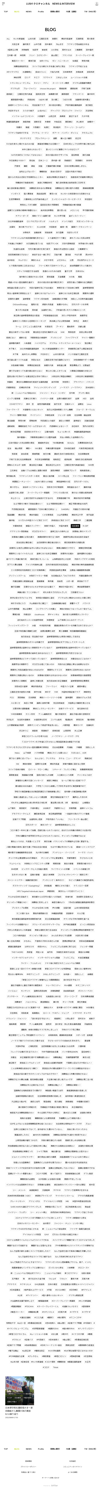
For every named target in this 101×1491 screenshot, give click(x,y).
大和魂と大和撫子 (15, 243)
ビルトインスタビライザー (23, 1157)
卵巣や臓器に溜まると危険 (74, 764)
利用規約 (72, 1461)
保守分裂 (37, 692)
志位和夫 (75, 426)
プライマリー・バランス (84, 382)
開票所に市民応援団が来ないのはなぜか (27, 670)
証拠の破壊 (34, 874)
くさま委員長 (47, 515)
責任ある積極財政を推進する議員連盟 (32, 382)
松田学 (35, 50)
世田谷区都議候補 (86, 941)
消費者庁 (18, 1002)
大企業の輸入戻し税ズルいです (60, 1079)
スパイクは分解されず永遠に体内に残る (48, 66)
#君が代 (65, 1334)
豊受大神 (74, 1279)
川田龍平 (41, 116)
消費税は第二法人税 (84, 1079)
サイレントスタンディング (45, 387)
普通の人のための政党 (52, 271)
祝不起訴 (90, 515)
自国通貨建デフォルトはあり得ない (74, 1157)
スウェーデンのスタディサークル (46, 924)
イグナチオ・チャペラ (82, 1013)
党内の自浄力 (88, 426)
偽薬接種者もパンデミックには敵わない (28, 1268)
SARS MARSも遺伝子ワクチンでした (26, 1207)
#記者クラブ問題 (14, 1345)
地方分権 (46, 454)
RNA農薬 (68, 985)
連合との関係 (64, 421)
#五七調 (54, 1334)
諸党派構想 (55, 470)
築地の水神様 (83, 952)
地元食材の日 (82, 708)
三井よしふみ (61, 77)
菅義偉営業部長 (86, 769)
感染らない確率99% (82, 969)
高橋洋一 (91, 122)
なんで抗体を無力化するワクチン (69, 1256)
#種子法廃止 (13, 1351)
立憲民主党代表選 (24, 94)
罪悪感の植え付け (84, 863)
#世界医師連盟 (38, 1328)
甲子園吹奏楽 (88, 210)
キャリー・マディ (41, 83)
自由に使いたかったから (77, 1129)
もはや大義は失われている (61, 847)
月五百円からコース (85, 260)
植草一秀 (64, 227)
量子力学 (68, 271)
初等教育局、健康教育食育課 (60, 1035)
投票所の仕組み (67, 553)
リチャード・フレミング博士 (64, 769)
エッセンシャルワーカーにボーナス (66, 199)
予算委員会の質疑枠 (38, 338)
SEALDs (70, 443)
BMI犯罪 (14, 869)
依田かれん (42, 946)
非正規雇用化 (77, 1107)
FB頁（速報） (72, 11)
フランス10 (67, 55)
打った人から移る (56, 1268)
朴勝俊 (47, 122)
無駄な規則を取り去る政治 (46, 930)
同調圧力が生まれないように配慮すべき (23, 1007)
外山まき (59, 44)
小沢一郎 (70, 581)
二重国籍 (88, 520)
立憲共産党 (49, 432)
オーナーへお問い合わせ (50, 1478)
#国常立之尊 (13, 50)
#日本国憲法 (15, 1290)
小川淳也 (54, 50)
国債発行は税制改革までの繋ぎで (28, 1090)
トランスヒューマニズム (20, 83)
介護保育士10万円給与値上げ (36, 199)
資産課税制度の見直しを (77, 1090)
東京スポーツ (45, 825)
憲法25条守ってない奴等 (19, 332)
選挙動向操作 (14, 343)
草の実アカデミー (26, 227)
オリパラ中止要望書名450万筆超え (22, 858)
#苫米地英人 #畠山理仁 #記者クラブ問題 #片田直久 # (70, 1323)
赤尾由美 (79, 72)
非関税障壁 (55, 991)
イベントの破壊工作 (81, 869)
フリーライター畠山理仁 (78, 819)
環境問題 (35, 454)
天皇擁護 (61, 277)
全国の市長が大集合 (73, 171)
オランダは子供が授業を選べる (76, 919)
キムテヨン (22, 260)
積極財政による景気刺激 (45, 1118)
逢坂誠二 (10, 94)
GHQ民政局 (39, 1284)
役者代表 (69, 897)
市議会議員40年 (85, 576)
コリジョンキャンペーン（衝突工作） (73, 874)
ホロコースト (83, 1268)
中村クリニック (33, 974)
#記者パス (28, 1339)
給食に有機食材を (45, 182)
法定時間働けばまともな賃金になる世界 (57, 1046)
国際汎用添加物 (40, 991)
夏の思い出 (61, 210)
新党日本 (80, 719)
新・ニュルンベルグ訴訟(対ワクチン (26, 1273)
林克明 (23, 55)
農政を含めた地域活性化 (64, 454)
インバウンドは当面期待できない (20, 1184)
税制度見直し (85, 470)
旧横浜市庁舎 (24, 387)
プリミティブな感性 (20, 908)
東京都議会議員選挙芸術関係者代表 (26, 919)
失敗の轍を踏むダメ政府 (51, 1140)
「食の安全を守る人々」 (40, 1018)
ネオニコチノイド (82, 985)
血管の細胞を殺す (64, 398)
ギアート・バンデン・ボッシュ (65, 133)
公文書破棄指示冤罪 (15, 725)
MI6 (67, 1201)
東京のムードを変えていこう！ (71, 891)
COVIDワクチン (16, 404)
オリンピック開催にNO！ (17, 902)
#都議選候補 (43, 1301)
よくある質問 (72, 1472)
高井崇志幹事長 (47, 210)
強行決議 (86, 155)
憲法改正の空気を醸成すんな (45, 332)
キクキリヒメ (25, 1284)
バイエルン (12, 991)
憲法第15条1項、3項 (59, 803)
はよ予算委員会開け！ (56, 504)
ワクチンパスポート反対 (29, 476)
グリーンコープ (70, 996)
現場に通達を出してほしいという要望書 (30, 797)
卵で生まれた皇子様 (36, 1279)
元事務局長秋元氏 (85, 443)
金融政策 (37, 232)
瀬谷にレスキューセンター (44, 708)
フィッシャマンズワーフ (18, 625)
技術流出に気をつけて (60, 520)
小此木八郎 (43, 99)
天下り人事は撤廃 (14, 564)
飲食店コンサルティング (30, 1063)
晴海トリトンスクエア (85, 847)
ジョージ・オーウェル (85, 409)
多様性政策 (49, 415)
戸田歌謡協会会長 (50, 315)
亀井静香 (91, 719)
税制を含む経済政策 (83, 459)
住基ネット (69, 404)
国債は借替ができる (86, 1168)
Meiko (17, 753)
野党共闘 (85, 61)
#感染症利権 (75, 1356)
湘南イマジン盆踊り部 (41, 216)
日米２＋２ (43, 160)
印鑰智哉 (88, 1024)
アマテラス (11, 1284)
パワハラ (86, 603)
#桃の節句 (61, 1317)
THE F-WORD (17, 952)
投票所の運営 (13, 299)
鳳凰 (80, 277)
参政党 (44, 50)
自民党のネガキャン (32, 432)
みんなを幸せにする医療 (61, 935)
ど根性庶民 (33, 1046)
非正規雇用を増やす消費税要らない (34, 1057)
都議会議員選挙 (14, 946)
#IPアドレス (86, 1290)
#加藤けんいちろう (70, 1306)
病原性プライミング (43, 1196)
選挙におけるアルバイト (45, 293)
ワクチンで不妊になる (78, 66)
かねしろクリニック (51, 974)
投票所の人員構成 (19, 681)
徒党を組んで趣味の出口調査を (80, 282)
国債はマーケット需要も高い (20, 1173)
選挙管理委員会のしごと (65, 825)
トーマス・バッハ (85, 852)
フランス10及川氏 (60, 493)
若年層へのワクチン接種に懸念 (69, 1007)
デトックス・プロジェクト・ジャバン (66, 111)
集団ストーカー (18, 61)
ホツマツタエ (25, 138)
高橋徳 (90, 974)
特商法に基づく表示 (28, 1472)
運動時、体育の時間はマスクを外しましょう (39, 1029)
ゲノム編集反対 (45, 714)
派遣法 (13, 1057)
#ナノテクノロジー (86, 1328)
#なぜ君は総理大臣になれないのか (78, 1351)
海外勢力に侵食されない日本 (31, 277)
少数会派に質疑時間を (84, 376)
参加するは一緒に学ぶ (41, 254)
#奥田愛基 (46, 1356)
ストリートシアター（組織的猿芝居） (23, 880)
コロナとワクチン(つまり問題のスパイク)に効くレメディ (38, 1218)
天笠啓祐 (89, 111)
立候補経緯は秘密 (58, 603)
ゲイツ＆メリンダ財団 (53, 1201)
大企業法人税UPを (19, 1101)
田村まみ (81, 1018)
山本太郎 (32, 39)
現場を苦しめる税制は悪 (75, 1140)
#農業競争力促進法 (86, 1345)
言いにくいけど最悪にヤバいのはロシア (62, 149)
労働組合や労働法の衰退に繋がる (54, 1107)
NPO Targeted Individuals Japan (30, 891)
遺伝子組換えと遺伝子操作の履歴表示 (26, 985)
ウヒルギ (52, 1279)
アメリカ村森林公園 (34, 564)
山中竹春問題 (13, 609)
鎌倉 (25, 166)
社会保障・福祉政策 (82, 415)
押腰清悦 (51, 891)
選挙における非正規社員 (69, 293)
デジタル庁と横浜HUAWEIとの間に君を (74, 598)
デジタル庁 (15, 88)
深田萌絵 (21, 697)
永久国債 (59, 232)
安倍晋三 (66, 382)
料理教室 (50, 620)
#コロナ (46, 1367)
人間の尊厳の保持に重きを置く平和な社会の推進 (26, 847)
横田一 (28, 448)
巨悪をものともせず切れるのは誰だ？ (39, 587)
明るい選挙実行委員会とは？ (19, 293)
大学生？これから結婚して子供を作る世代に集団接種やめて (61, 786)
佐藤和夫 (90, 725)
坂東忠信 (56, 731)
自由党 (60, 581)
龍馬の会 (35, 304)
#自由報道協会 (31, 1345)
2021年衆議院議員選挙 (29, 349)
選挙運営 (69, 697)
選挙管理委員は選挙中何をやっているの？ (73, 648)
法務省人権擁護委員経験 (80, 570)
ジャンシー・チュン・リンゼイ (52, 393)
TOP (6, 11)
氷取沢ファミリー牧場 (38, 576)
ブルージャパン (29, 88)
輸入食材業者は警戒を (16, 188)
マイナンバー (35, 415)
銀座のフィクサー (33, 526)
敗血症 (87, 1207)
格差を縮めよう (58, 902)
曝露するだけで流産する (17, 1245)
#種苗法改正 (39, 1351)
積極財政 (43, 171)
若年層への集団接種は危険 (75, 791)
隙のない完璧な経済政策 (82, 493)
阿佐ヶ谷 (39, 952)
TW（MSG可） (90, 11)
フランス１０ (78, 94)
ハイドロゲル (40, 343)
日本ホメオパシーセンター (28, 1223)
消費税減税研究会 (21, 66)
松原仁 (47, 127)
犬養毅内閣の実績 (53, 166)
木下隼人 (12, 349)
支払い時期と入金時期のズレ (72, 437)
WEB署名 (90, 1007)
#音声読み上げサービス (33, 1290)
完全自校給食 (58, 703)
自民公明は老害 (85, 332)
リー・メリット (19, 1190)
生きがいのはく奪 (19, 874)
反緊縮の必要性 (44, 1184)
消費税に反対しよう (40, 902)
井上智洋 (80, 122)
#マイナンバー (32, 1295)
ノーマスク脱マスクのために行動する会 (27, 1041)
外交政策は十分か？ (17, 160)
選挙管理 (26, 299)
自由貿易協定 (68, 991)
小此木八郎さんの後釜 (43, 481)
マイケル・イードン (40, 133)
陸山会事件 (27, 609)
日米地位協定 (69, 448)
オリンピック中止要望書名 (52, 858)
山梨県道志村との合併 (61, 559)
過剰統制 (11, 426)
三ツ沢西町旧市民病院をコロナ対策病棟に (28, 570)
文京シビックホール (85, 221)
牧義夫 (19, 127)
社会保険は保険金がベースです (69, 1124)
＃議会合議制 (25, 1317)
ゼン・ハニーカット (60, 61)
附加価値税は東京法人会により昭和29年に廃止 (27, 1146)
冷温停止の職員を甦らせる (79, 703)
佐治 (9, 448)
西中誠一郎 (56, 160)
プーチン (59, 326)
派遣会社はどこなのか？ (81, 659)
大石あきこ (45, 354)
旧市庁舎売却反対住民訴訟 (57, 564)
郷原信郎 (65, 94)
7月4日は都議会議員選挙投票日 (81, 902)
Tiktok (55, 1367)
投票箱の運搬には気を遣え (23, 537)
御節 (55, 138)
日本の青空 (52, 1284)
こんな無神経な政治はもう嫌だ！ (25, 1068)
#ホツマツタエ (13, 72)
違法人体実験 (48, 874)
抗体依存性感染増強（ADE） (20, 1196)
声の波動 (56, 908)
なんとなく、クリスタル (45, 758)
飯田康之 (69, 122)
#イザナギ (86, 1312)
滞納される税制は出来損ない (63, 1146)
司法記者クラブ (38, 105)
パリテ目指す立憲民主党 (78, 354)
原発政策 (33, 421)
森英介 (85, 321)
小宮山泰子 (69, 1018)
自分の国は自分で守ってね (57, 155)
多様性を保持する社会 (65, 952)
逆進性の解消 (85, 1113)
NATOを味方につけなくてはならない (26, 155)
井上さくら (15, 498)
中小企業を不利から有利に (49, 1113)
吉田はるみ (35, 360)
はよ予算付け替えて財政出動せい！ (28, 504)
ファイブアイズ (71, 338)
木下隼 (15, 354)
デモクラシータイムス (21, 814)
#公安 (20, 1295)
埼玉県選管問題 (55, 814)
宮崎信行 (68, 160)
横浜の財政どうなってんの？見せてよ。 (76, 609)
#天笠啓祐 (88, 1356)
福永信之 (75, 803)
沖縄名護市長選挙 (53, 448)
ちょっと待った (63, 432)
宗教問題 (72, 808)
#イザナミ (74, 1312)
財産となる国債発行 (22, 1162)
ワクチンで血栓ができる (18, 133)
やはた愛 (78, 254)
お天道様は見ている (34, 243)
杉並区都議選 (83, 958)
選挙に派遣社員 (36, 681)
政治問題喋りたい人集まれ (81, 266)
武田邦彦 (90, 72)
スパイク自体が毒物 (16, 769)
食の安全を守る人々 (71, 980)
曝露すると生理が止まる (41, 1245)
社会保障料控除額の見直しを (50, 1096)
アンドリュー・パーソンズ (63, 852)
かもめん (27, 941)
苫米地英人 (90, 387)
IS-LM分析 (41, 227)
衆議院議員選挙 (12, 122)
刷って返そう (56, 1173)
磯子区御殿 (15, 587)
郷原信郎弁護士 (17, 99)
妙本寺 (89, 160)
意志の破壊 (68, 863)
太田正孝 (15, 44)
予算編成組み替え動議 (71, 205)
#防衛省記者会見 (82, 1339)
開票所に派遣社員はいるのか (22, 675)
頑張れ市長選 (47, 304)
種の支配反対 (60, 714)
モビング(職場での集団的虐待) (81, 880)
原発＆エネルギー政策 (16, 465)
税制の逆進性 (25, 1118)
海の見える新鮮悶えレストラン (76, 614)
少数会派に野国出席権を (61, 376)
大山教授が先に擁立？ (38, 603)
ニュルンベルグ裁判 (52, 1273)
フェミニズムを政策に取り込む (63, 946)
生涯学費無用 (14, 199)
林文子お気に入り (18, 603)
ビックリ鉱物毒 (13, 398)
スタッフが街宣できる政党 (28, 271)
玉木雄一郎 (11, 55)
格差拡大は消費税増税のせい (22, 1113)
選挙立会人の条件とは (59, 531)
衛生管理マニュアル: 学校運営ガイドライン (27, 1035)
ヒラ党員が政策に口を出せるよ (22, 266)
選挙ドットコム (86, 808)
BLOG (16, 11)
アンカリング (56, 338)
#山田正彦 (26, 1351)
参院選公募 (61, 365)
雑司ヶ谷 (53, 194)
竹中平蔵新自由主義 (50, 1052)
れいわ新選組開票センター (53, 349)
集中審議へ (21, 437)
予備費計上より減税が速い (70, 1118)
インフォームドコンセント (23, 116)
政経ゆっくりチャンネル (18, 105)
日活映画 (32, 697)
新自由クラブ (82, 581)
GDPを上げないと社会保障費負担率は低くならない (31, 1124)
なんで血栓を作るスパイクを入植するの (34, 1256)
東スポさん (14, 487)
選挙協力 (77, 421)
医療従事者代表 (68, 941)
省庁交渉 (57, 404)
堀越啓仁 (58, 1018)
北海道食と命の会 (53, 996)
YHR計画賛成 (16, 714)
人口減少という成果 (65, 775)
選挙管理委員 (88, 288)
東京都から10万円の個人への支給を (47, 897)
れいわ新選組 (18, 39)
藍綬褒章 (40, 581)
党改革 (14, 454)
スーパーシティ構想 (60, 83)
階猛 (27, 127)
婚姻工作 (77, 520)
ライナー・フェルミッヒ (31, 963)
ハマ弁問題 (39, 753)
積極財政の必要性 (27, 1179)
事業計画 (16, 614)
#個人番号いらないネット (52, 1295)
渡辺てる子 (73, 116)
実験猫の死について (53, 1207)
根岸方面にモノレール (39, 559)
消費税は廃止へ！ (55, 1085)
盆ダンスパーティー (77, 216)
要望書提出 (45, 1002)
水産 (34, 625)
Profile (41, 11)
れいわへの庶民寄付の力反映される (75, 194)
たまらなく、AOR (78, 753)
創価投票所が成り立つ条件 (49, 537)
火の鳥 (71, 277)
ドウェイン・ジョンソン (16, 1018)
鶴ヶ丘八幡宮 (66, 138)
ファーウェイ (51, 686)
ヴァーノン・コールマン (74, 127)
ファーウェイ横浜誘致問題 (84, 476)
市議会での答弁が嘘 (81, 509)
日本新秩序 (67, 72)
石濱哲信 (79, 39)
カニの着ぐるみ (22, 913)
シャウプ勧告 (42, 1151)
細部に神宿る (52, 780)
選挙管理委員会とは (58, 659)
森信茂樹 (26, 122)
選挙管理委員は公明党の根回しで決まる (63, 636)
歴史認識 (50, 277)
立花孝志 (13, 470)
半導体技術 (17, 526)
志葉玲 (12, 227)
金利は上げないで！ (27, 171)
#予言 (49, 1290)
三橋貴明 (78, 50)
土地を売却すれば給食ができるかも (38, 498)
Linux (89, 404)
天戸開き (15, 1279)
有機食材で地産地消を (25, 182)
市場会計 (27, 614)
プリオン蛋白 (83, 393)
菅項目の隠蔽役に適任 (45, 598)
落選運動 (11, 515)
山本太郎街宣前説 (81, 908)
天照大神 (85, 1279)
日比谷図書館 (57, 747)
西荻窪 (29, 952)
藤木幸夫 (91, 94)
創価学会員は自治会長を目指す (76, 537)
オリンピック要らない (38, 935)
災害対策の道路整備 (21, 708)
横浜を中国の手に (66, 587)
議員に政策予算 (43, 703)
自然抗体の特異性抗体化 (60, 1212)
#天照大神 (62, 1312)
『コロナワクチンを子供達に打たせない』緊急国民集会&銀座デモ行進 (50, 742)
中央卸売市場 (44, 625)
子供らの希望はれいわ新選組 (19, 930)
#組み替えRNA (68, 1328)
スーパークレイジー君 (84, 55)
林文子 (47, 692)
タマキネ (57, 1190)
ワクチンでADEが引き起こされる (25, 1229)
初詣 (40, 166)
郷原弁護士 (81, 686)
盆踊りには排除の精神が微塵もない (22, 210)
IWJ (17, 764)
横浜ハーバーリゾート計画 (51, 697)
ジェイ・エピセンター (38, 55)
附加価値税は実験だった (23, 1151)
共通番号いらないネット (33, 409)
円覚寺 (17, 166)
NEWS (28, 11)
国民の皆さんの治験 (45, 775)
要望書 (87, 1041)
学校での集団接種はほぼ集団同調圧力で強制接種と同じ (38, 791)
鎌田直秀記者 (39, 814)
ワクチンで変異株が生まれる (76, 1190)
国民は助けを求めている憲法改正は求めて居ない (27, 376)
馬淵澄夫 (57, 127)
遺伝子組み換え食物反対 (80, 714)
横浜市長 (22, 515)
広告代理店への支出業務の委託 (21, 443)
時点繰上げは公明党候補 (60, 321)
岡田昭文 (23, 808)
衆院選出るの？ (73, 487)
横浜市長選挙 (66, 39)
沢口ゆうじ (23, 731)
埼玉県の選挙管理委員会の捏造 (26, 315)
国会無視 (75, 155)
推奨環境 (28, 1461)
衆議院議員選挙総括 (82, 432)
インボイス (15, 194)
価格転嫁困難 (88, 188)
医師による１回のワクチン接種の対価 (25, 969)
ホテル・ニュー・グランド (70, 758)
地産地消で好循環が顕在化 (82, 177)
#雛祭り (50, 1317)
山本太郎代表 (58, 354)
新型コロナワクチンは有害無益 (58, 969)
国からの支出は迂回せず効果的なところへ (25, 177)
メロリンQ (74, 210)
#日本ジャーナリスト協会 (51, 1345)
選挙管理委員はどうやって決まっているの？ (28, 659)
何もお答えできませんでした (55, 592)
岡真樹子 (45, 731)
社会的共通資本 (23, 719)
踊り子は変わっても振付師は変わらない (25, 371)
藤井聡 (12, 520)
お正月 (87, 1362)
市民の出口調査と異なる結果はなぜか (73, 664)
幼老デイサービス (66, 708)
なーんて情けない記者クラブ (73, 780)
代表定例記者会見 (86, 448)
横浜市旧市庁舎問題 (82, 498)
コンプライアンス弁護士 (46, 609)
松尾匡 (75, 61)
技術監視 (48, 886)
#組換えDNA (53, 1328)
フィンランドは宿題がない (17, 924)
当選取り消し (46, 310)
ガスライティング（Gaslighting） (27, 886)
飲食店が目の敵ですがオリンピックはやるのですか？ (36, 1074)
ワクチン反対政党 (41, 299)
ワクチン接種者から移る (76, 1218)
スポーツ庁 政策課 (84, 1035)
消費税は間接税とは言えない (76, 1151)
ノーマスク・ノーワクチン (71, 387)
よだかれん (61, 260)
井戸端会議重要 (69, 924)
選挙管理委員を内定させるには (69, 653)
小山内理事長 (62, 515)
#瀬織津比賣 (33, 1312)
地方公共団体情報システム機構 (60, 409)
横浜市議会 (34, 515)
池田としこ (79, 974)
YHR (56, 692)
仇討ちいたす (72, 232)
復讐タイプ (74, 603)
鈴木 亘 (30, 404)
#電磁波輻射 (16, 1306)
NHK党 (91, 465)
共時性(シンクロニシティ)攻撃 (36, 863)
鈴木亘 (92, 1184)
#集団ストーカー (17, 1312)
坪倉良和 (31, 99)
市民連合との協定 (47, 421)
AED (84, 398)
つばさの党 (67, 99)
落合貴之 (88, 343)
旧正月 (78, 138)
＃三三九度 (38, 1317)
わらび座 (81, 913)
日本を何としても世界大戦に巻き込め (79, 144)
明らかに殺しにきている (56, 371)
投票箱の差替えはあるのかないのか (52, 675)
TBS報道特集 (58, 443)
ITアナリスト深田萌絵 (19, 531)
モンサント (25, 991)
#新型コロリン (60, 1356)
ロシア (27, 77)
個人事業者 (28, 194)
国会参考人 (86, 1052)
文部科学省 (20, 1046)
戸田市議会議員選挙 (73, 105)
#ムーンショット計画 (39, 1334)
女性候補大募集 (17, 365)
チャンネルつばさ (84, 775)
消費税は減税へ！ (73, 1085)
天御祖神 (46, 1190)
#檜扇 (90, 1334)
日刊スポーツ (31, 825)
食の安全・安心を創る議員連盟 (68, 1024)
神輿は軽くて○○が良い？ (28, 592)
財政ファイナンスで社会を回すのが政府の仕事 (25, 1168)
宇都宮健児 (71, 858)
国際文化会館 (40, 764)
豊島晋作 (70, 326)
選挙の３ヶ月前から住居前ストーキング (29, 321)
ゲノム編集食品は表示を (32, 996)
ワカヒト (63, 1279)
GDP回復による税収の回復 (50, 1179)
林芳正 (76, 321)
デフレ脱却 (88, 1173)
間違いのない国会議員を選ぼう (21, 282)
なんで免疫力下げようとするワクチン (26, 1262)
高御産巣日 (34, 1190)
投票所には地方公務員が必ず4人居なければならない (31, 548)
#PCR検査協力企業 (16, 1356)
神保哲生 (87, 692)
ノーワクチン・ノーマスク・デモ (65, 736)
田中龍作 (89, 50)
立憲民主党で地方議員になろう (57, 360)
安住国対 (88, 199)
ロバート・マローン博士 (38, 769)
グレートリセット (17, 1201)
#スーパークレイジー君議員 (63, 1301)
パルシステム (31, 1002)
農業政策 (74, 88)
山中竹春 (37, 44)
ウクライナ (47, 77)
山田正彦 (52, 116)
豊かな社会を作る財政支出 (76, 1162)
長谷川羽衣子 (56, 171)
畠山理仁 (55, 55)
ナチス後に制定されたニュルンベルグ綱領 (62, 963)
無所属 (50, 581)
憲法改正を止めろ (53, 465)
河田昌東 (24, 1013)
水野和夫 (26, 232)
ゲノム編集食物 (35, 1024)
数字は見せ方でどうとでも (21, 598)
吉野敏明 (25, 50)
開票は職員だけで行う (66, 548)
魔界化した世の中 (80, 797)
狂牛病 (72, 393)
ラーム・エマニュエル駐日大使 (28, 326)
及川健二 (55, 99)
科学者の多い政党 (86, 243)
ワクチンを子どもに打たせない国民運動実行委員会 (27, 747)
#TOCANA (29, 1306)
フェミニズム (68, 958)
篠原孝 (23, 1024)
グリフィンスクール (17, 576)
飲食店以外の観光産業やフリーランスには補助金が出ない (66, 1068)
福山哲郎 (18, 448)
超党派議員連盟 (43, 404)
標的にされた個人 (62, 886)
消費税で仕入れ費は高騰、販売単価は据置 (25, 1079)
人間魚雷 (66, 725)
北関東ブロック (69, 470)
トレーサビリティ (53, 985)
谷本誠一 (67, 974)
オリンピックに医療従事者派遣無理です (77, 930)
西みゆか (89, 254)
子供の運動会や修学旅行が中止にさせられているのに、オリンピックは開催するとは (50, 836)
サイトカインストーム (64, 1196)
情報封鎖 (56, 863)
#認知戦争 (86, 1306)
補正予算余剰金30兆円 (78, 504)
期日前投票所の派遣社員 (74, 542)
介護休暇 (81, 1046)
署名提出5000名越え (23, 786)
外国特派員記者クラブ (71, 692)
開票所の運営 (88, 293)
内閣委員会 (11, 387)
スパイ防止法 (63, 476)
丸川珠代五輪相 (42, 852)
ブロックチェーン (42, 138)
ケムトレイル (15, 863)
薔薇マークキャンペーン (81, 227)
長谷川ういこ (40, 72)
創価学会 (83, 315)
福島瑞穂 (12, 1024)
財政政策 (48, 232)
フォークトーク (12, 409)
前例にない (11, 338)
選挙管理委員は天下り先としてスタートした (66, 642)
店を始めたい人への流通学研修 (30, 620)
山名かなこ (42, 111)
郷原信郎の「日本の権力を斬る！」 (43, 509)
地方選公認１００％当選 (17, 360)
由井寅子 (46, 1223)
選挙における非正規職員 (47, 553)
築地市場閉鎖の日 (40, 913)
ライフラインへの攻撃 (60, 869)
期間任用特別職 (85, 548)
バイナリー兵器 (46, 398)
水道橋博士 (27, 72)
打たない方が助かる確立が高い (65, 1234)
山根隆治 (86, 803)
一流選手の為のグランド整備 (77, 814)
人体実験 (70, 1268)
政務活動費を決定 (47, 631)
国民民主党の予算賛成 (49, 205)
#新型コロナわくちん (17, 1334)
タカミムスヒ (87, 133)
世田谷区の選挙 (21, 686)
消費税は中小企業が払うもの (32, 1085)
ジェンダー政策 (64, 415)
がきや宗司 (48, 260)
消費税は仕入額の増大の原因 (67, 188)
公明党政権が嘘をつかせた (27, 1140)
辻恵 (72, 260)
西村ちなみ (66, 50)
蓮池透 (68, 254)
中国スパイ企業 (67, 686)
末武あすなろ (13, 111)
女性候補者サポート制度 (84, 360)
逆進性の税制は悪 (85, 1146)
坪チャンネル (53, 614)
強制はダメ (48, 1007)
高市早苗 (55, 382)
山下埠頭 (27, 753)
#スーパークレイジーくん (48, 1306)
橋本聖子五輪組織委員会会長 (20, 852)
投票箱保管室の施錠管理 (81, 675)
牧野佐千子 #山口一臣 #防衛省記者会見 (24, 1323)
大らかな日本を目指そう (18, 897)
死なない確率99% (15, 974)
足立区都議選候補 (52, 919)
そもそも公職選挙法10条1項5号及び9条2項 (29, 803)
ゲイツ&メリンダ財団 (32, 1234)
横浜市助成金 (36, 686)
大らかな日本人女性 (40, 908)
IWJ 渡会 (38, 448)
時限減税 (69, 1101)
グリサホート (12, 996)
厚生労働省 (81, 1002)
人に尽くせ (15, 703)
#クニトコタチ (75, 1317)
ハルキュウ (53, 221)
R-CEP (85, 526)
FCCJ (12, 697)
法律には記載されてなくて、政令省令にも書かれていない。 (38, 1129)
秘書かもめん (62, 304)
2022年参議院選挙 (15, 221)
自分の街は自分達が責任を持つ (50, 282)
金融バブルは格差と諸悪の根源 (34, 470)
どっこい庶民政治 (87, 924)
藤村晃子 (26, 44)
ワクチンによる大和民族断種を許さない (27, 238)
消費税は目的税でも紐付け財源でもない (69, 1135)
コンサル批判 (56, 719)
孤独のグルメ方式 (83, 697)
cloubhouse (39, 614)
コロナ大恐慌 (41, 1173)
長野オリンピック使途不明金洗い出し (43, 725)
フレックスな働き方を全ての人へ (24, 1052)
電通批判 (69, 719)
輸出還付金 (56, 1151)
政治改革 (24, 454)
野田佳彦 (71, 332)
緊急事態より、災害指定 (80, 365)
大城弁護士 (34, 808)
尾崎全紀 (88, 758)
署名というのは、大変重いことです (25, 841)
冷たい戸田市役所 (69, 315)
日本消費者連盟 (87, 996)
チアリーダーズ (22, 216)
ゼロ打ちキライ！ (39, 531)
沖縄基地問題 (56, 913)
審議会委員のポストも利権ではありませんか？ (73, 625)
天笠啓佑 (13, 1013)
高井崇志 (11, 260)
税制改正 (57, 459)
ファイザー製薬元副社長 (80, 1229)
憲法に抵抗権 (48, 476)
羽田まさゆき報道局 (55, 487)
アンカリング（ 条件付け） (53, 880)
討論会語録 (89, 421)
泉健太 (55, 39)
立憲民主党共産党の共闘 (20, 692)
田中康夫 (48, 44)
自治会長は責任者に (24, 542)
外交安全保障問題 (42, 459)
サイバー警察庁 (88, 338)
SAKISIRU (65, 509)
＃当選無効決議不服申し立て (22, 1301)
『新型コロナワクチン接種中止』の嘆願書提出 (40, 980)
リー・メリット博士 (38, 1212)
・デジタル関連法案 (75, 1295)
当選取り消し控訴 (16, 493)
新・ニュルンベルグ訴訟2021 (24, 393)
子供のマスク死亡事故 (71, 1029)
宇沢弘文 (10, 719)
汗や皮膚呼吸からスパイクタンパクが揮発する (74, 1245)
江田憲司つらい (77, 592)
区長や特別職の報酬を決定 (26, 631)
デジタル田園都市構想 (82, 83)
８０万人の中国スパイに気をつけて (33, 520)
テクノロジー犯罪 (81, 886)
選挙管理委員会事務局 (80, 681)
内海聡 (70, 747)
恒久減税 (58, 1101)
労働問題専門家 (72, 1057)
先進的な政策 (18, 249)
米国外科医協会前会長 (81, 1201)
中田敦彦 (53, 227)
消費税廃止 (57, 1057)
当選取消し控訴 (35, 819)
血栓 (92, 398)
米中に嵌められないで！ (32, 149)
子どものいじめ (86, 858)
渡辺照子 (12, 1063)
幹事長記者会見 (33, 365)
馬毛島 (32, 160)
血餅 (77, 398)
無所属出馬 (11, 476)
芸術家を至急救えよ (84, 897)
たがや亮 (85, 116)
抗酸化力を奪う (30, 398)
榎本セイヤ (78, 725)
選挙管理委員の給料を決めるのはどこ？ (35, 653)
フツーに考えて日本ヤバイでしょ (52, 266)
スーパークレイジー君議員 (38, 493)
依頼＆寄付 (55, 11)
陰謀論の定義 (27, 775)
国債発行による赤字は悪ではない (48, 1162)
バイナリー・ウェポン (17, 1212)
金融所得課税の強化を (25, 1096)
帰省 (33, 166)
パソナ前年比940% (70, 1052)
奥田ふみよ (35, 260)
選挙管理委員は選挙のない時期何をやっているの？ (31, 648)
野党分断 (22, 421)
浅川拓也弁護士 (55, 105)
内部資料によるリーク (59, 426)
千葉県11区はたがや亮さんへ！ (79, 1063)
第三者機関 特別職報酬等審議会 (72, 631)
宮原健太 (79, 160)
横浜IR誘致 (27, 764)
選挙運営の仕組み (84, 553)
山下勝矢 (12, 808)
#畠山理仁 (67, 1339)
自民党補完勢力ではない (18, 254)
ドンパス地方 (67, 221)
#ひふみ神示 (60, 1290)
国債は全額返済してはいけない (61, 1168)
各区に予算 (28, 703)
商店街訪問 (41, 194)
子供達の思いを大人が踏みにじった (70, 310)
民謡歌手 (70, 913)
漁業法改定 (70, 1345)
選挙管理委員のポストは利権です (30, 642)
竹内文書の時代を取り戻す (39, 249)
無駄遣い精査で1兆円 (54, 1090)
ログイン (97, 4)
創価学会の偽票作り (20, 664)
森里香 (35, 731)
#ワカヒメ (16, 1339)
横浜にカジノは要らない (57, 753)
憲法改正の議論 (35, 465)
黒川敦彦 (90, 39)
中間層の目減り (83, 1101)
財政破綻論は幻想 (72, 1173)
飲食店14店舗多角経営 (53, 1063)
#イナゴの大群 (78, 1334)
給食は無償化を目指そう (57, 177)
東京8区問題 (15, 432)
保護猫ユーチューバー (21, 481)
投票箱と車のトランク (81, 531)
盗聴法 (80, 404)
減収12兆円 (35, 1101)
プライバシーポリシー (28, 1467)
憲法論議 (11, 421)
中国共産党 (63, 526)
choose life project (47, 88)
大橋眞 (79, 747)
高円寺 (50, 952)
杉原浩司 (48, 326)
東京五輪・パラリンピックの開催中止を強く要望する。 (67, 841)
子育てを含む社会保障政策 (20, 459)
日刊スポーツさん (81, 481)
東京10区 (86, 1057)
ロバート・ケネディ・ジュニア (56, 1013)
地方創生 (89, 105)
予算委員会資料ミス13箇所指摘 (43, 437)
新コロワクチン (71, 1273)
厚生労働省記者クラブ (59, 797)
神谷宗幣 (17, 77)
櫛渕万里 (32, 61)
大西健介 (36, 127)
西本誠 (35, 310)
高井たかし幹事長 (29, 354)
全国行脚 (67, 908)
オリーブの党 (68, 1002)
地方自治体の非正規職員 (57, 681)
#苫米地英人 (54, 1339)
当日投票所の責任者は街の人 (49, 542)
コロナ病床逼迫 (19, 935)
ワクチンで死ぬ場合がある (78, 44)
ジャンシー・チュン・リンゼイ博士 (69, 1223)
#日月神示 (73, 1290)
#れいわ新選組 (85, 1301)
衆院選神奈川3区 (63, 481)
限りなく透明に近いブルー (20, 758)
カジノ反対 (30, 714)
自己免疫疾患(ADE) (73, 1207)
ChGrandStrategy (20, 304)
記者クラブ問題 (19, 819)
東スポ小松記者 (22, 310)
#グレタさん (33, 1356)
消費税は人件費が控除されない (74, 1074)
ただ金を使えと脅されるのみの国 (20, 144)
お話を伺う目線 (81, 935)
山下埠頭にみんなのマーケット (71, 620)
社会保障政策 (83, 454)
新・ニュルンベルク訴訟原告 (54, 1229)
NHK (62, 332)
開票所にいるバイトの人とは (21, 553)
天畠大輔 (58, 254)
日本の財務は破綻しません (75, 166)
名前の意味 (85, 1273)
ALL (8, 39)
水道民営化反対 (40, 719)
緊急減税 (47, 1101)
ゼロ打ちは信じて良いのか (43, 664)
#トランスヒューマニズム (18, 1328)
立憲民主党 (43, 39)
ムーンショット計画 (79, 77)
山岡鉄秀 (67, 731)
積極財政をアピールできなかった (32, 426)
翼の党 (56, 1002)
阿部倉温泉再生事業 (58, 570)
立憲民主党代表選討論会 (74, 465)
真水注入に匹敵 (69, 1113)
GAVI (46, 1234)
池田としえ (90, 747)
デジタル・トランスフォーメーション (65, 343)
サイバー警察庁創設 (18, 415)
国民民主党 (40, 94)
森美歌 (62, 116)
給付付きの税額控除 (41, 1135)
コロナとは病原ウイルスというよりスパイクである (27, 1240)
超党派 (48, 1024)
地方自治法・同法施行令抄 (32, 636)
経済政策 (68, 459)
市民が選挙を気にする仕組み (41, 288)
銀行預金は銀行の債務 (47, 1157)
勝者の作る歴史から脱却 (64, 249)
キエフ (36, 77)
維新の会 (23, 338)
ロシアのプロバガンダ (36, 221)
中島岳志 (58, 122)
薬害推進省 (13, 775)
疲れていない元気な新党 (80, 238)
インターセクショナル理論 (49, 958)
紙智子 (92, 1018)
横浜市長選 (54, 764)
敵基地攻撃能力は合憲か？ (49, 144)
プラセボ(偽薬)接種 (86, 1196)
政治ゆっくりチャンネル (33, 487)
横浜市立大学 (77, 515)
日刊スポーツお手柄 (80, 304)
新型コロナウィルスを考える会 (35, 736)
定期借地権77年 (63, 498)
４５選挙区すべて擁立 (57, 238)
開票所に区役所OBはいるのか (78, 670)
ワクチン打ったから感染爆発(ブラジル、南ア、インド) (68, 1262)
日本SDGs (80, 271)
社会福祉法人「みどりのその (63, 576)
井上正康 (78, 731)
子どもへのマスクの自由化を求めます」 (64, 1041)
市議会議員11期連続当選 (23, 581)
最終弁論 (87, 487)
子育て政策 (85, 88)
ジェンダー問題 (86, 946)
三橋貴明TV (83, 249)
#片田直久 (41, 1339)
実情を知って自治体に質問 (68, 288)
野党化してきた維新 (28, 205)
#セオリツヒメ (48, 1312)
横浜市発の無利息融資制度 (83, 564)
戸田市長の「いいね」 (55, 819)
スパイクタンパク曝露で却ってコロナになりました (73, 1240)
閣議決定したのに (22, 1135)
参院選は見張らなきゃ (16, 288)
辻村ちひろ (29, 946)
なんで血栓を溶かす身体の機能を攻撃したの (72, 1251)
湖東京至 (37, 122)
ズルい (88, 1124)
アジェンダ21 (34, 1201)
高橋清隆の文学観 (59, 299)
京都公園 (81, 326)
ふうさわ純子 (28, 111)
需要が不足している (72, 1179)
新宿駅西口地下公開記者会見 (80, 349)
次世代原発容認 (68, 243)
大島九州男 (54, 72)
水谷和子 (46, 808)
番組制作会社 (43, 443)
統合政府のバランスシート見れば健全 (69, 1184)
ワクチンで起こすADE (83, 1212)
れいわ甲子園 (59, 216)
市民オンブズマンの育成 (84, 559)
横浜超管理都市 (83, 587)
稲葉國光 (35, 1013)
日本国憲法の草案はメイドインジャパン (77, 1284)
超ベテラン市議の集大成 (16, 559)
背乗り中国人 (49, 526)
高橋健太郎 (53, 94)
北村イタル (44, 61)
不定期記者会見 (18, 509)
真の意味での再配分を (27, 1107)
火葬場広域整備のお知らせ (81, 371)
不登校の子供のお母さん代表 (47, 941)
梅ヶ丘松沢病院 (13, 941)
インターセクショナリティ (23, 958)
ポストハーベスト (85, 991)
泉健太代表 (48, 365)
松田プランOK (52, 243)
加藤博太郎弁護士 (82, 99)
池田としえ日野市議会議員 (82, 299)
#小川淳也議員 (54, 1351)
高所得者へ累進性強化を (75, 1096)
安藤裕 (10, 382)
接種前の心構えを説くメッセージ (29, 780)
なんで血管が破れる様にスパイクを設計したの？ (30, 1251)
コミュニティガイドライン (72, 1467)
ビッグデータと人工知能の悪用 (34, 869)
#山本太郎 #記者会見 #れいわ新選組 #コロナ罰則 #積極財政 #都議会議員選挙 (46, 1362)
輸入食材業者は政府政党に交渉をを (70, 182)
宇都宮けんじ (59, 808)
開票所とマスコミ (54, 670)
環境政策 (63, 88)
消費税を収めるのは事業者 (40, 188)
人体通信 (27, 343)
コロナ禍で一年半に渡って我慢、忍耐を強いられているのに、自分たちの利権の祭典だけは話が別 (50, 830)
